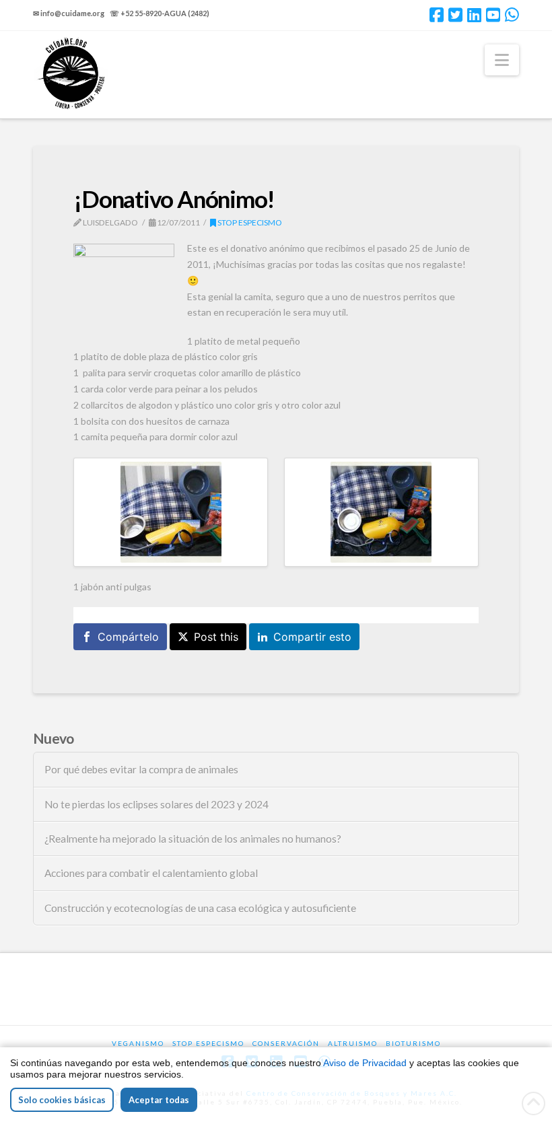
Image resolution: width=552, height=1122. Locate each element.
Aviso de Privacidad (365, 1062)
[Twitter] (455, 15)
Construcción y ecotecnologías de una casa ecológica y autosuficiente (200, 908)
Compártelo (128, 636)
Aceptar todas (159, 1099)
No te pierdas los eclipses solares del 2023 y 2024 (156, 804)
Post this (216, 636)
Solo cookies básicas (62, 1099)
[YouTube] (493, 15)
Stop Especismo (249, 222)
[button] (502, 59)
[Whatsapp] (512, 15)
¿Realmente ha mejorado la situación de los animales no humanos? (192, 839)
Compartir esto (312, 636)
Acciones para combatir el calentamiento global (151, 873)
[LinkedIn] (474, 15)
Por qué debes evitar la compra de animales (141, 769)
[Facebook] (436, 15)
